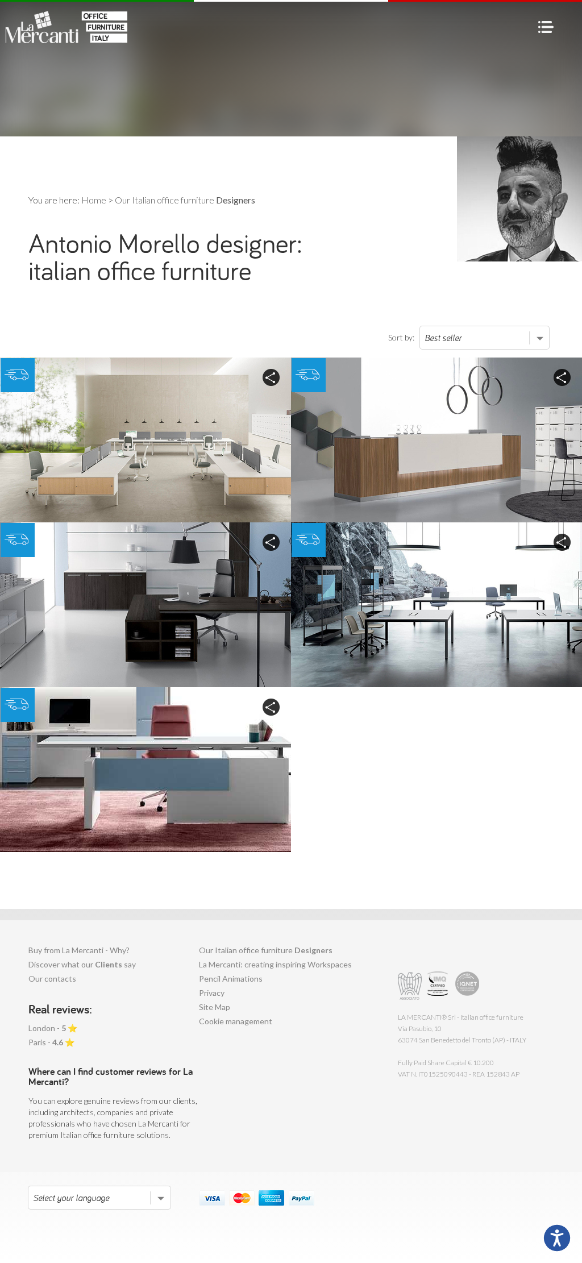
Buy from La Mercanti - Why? (79, 950)
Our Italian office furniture (265, 950)
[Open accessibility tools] (557, 1238)
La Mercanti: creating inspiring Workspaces (275, 964)
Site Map (214, 1007)
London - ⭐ (52, 1028)
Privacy (212, 993)
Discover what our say (82, 964)
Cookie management (235, 1021)
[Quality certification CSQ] (439, 985)
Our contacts (52, 978)
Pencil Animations (231, 978)
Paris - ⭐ (51, 1042)
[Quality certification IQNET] (467, 985)
